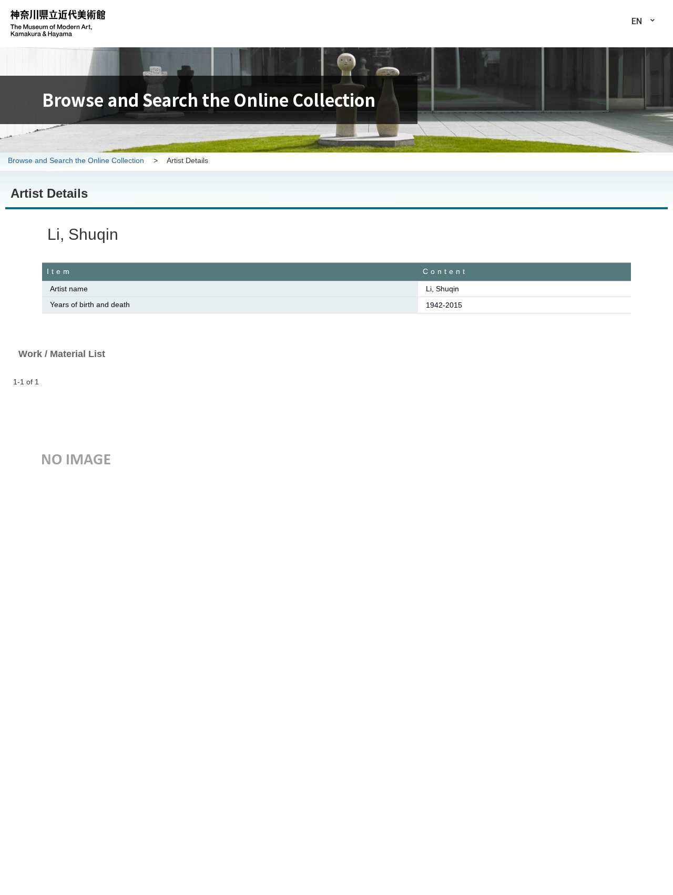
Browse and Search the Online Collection (77, 160)
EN (636, 21)
